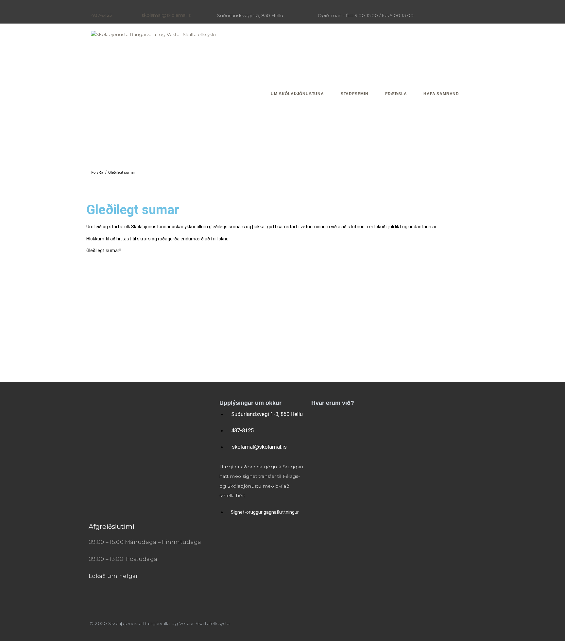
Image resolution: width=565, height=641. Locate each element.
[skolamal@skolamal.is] (144, 7)
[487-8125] (93, 7)
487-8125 (101, 15)
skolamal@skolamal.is (166, 15)
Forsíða (97, 172)
